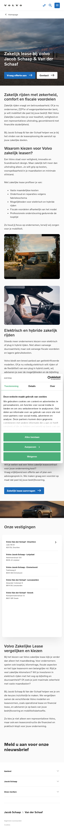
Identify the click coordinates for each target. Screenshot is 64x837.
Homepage (13, 14)
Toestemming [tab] (11, 386)
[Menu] (57, 5)
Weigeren (32, 456)
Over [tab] (52, 386)
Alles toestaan (32, 437)
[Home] (13, 5)
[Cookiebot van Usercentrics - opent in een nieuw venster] (48, 378)
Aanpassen (30, 446)
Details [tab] (32, 386)
